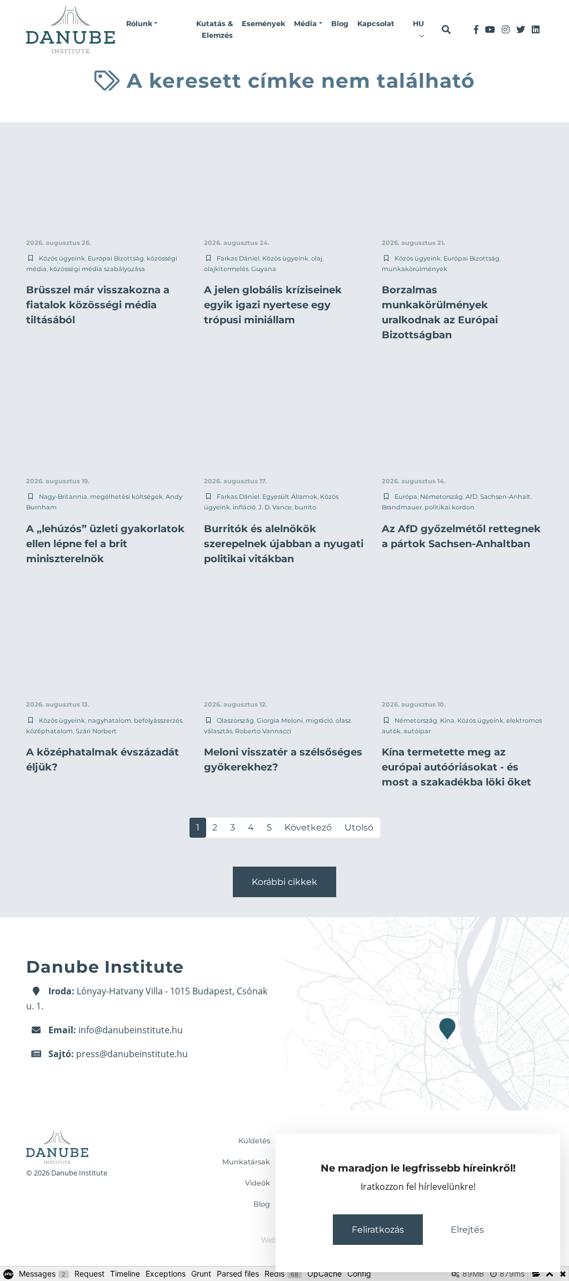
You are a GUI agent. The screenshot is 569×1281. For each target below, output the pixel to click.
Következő (308, 827)
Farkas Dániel (238, 258)
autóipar (417, 731)
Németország (441, 497)
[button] (142, 23)
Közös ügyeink (62, 258)
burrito (305, 507)
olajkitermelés (226, 269)
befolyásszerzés (158, 720)
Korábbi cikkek (284, 882)
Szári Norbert (96, 731)
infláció (244, 507)
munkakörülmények (414, 269)
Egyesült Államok (289, 497)
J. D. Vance (275, 507)
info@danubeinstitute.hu (130, 1030)
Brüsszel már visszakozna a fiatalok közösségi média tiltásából (97, 305)
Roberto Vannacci (263, 731)
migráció (319, 720)
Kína (447, 720)
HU (418, 23)
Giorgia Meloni (280, 720)
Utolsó (359, 827)
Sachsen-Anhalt (505, 497)
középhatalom (49, 731)
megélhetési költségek (126, 497)
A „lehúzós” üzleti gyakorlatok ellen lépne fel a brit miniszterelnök (105, 544)
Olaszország (235, 720)
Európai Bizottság (116, 258)
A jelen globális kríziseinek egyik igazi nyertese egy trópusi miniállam (273, 305)
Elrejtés (467, 1229)
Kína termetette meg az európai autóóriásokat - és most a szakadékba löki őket (456, 767)
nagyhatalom (109, 720)
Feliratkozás (378, 1229)
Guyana (263, 269)
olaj (316, 258)
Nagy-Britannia (63, 497)
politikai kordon (450, 507)
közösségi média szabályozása (97, 269)
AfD (471, 497)
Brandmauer (402, 507)
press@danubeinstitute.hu (132, 1054)
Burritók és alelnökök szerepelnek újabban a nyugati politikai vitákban (283, 544)
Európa (406, 497)
